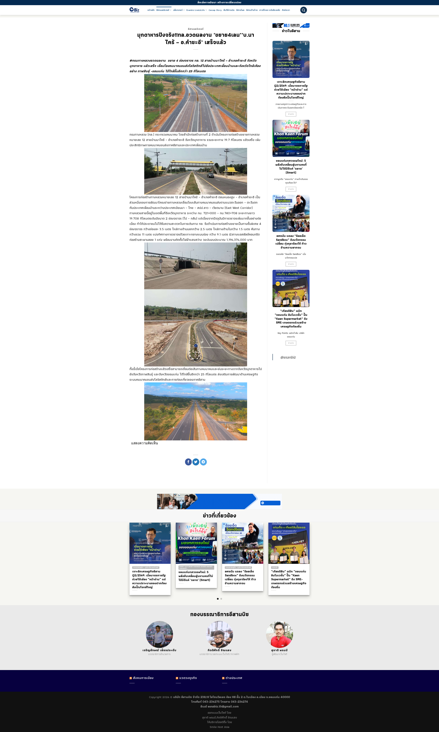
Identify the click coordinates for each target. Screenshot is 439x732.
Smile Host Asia (219, 726)
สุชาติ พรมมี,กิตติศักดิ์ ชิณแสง (219, 717)
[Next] (312, 552)
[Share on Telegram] (203, 461)
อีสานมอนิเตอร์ (162, 10)
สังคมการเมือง (143, 678)
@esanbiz (287, 357)
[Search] (303, 10)
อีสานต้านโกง (252, 10)
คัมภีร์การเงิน (229, 10)
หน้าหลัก (151, 10)
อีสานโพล (240, 10)
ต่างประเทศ (234, 678)
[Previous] (127, 552)
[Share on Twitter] (195, 461)
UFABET (140, 658)
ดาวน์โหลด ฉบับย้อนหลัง (269, 10)
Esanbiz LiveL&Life (195, 10)
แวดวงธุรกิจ (188, 678)
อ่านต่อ (291, 114)
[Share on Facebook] (188, 461)
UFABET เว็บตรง (159, 658)
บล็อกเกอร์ (177, 10)
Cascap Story (215, 10)
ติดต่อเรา (286, 10)
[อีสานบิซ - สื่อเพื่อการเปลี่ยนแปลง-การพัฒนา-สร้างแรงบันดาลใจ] (135, 10)
